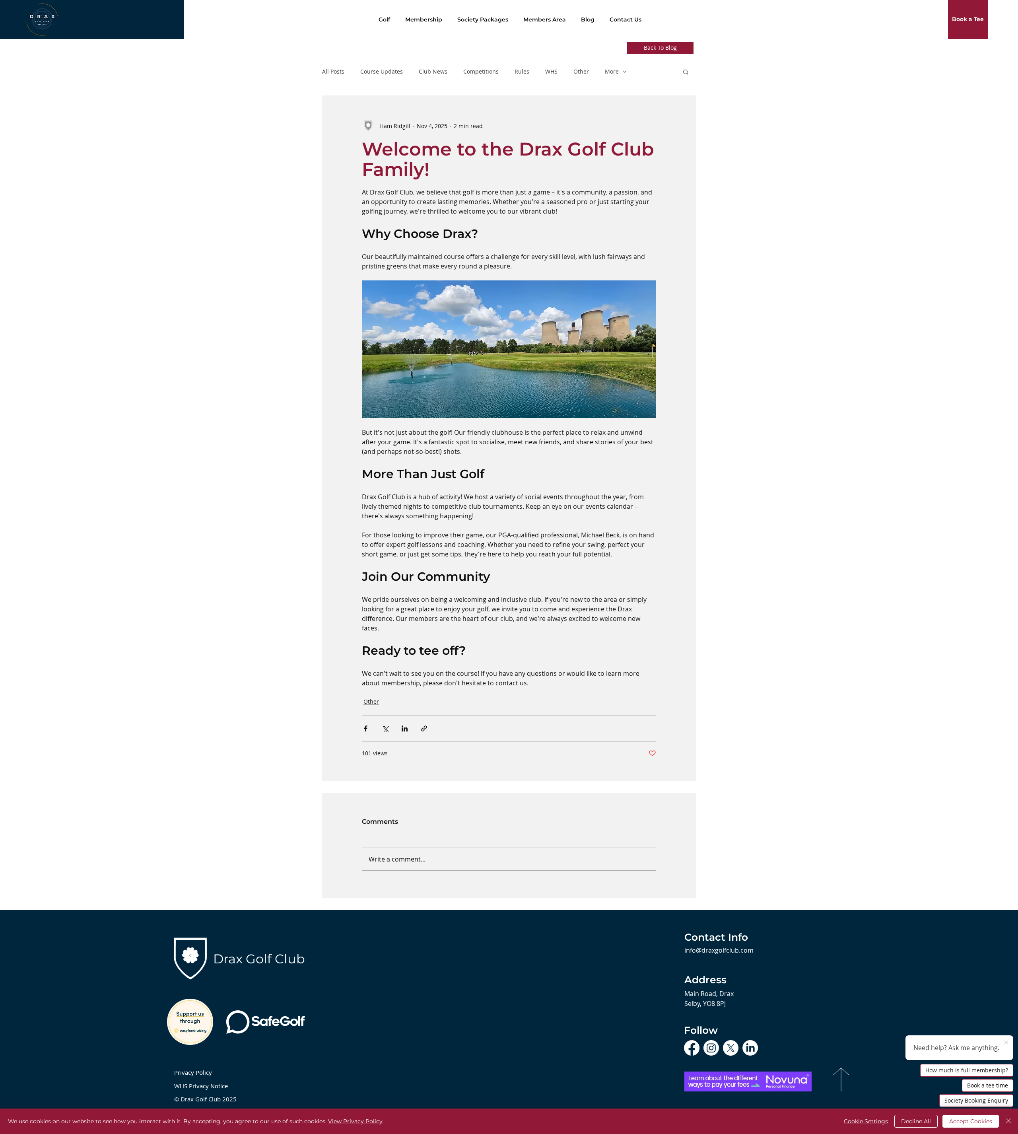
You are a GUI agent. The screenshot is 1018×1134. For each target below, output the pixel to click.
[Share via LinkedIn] (404, 728)
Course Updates (381, 71)
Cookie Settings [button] (866, 1121)
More (612, 71)
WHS (551, 71)
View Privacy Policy (355, 1121)
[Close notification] (1006, 1042)
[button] (686, 71)
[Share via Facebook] (365, 728)
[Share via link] (424, 728)
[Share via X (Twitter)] (385, 728)
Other (581, 71)
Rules (522, 71)
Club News (433, 71)
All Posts (333, 71)
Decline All (916, 1121)
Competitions (481, 71)
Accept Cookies (970, 1121)
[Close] (1008, 1121)
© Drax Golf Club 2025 (205, 1099)
